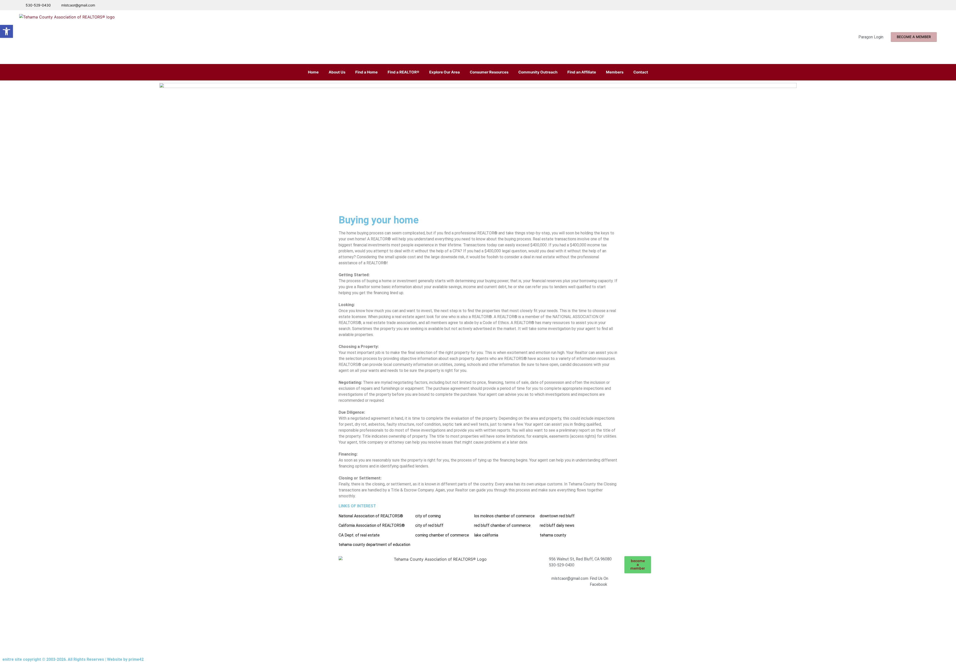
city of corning (428, 516)
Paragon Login (870, 37)
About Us (337, 72)
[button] (6, 31)
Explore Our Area (444, 72)
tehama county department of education (374, 544)
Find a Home (366, 72)
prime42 (136, 659)
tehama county (553, 535)
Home (313, 72)
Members (614, 72)
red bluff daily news (557, 525)
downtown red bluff (557, 516)
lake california (486, 535)
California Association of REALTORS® (372, 525)
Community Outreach (537, 72)
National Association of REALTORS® (371, 516)
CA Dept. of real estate (359, 535)
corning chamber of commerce (442, 535)
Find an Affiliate (581, 72)
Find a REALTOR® (403, 72)
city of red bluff (429, 525)
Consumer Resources (489, 72)
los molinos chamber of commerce (504, 516)
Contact (640, 72)
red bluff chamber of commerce (502, 525)
